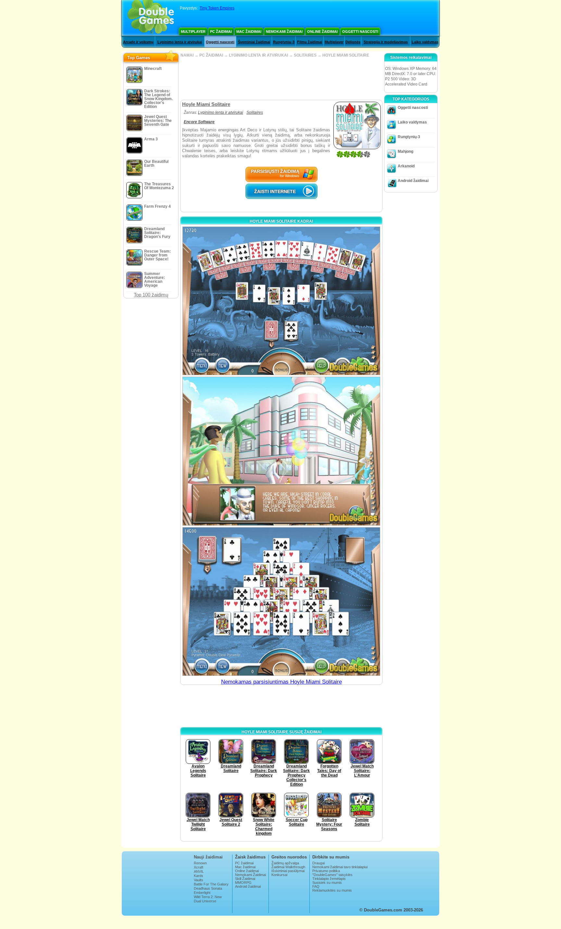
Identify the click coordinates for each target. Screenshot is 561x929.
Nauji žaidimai (208, 857)
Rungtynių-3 (283, 42)
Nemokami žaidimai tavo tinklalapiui (340, 867)
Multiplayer (193, 31)
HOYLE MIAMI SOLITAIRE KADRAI (281, 221)
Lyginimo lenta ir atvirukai (179, 42)
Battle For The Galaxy (211, 884)
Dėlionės (352, 42)
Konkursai (279, 875)
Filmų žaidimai (309, 42)
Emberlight (202, 893)
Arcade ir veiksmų (138, 42)
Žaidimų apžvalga (285, 863)
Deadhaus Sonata (208, 888)
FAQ (315, 886)
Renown (200, 863)
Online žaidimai (322, 31)
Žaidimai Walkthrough (288, 867)
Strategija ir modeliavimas (386, 42)
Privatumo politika (326, 871)
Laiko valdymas (425, 42)
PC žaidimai (221, 31)
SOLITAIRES (305, 55)
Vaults (198, 880)
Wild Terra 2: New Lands (208, 899)
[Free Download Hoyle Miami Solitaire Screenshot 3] (281, 601)
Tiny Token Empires (217, 8)
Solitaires (254, 112)
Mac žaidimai (248, 31)
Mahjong (405, 151)
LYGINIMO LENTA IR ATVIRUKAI (258, 55)
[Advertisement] (281, 78)
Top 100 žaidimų (151, 294)
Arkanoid (406, 166)
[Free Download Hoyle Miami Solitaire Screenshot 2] (281, 451)
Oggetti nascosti (360, 31)
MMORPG (243, 882)
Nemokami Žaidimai (284, 31)
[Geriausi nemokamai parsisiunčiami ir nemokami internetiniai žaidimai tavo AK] (151, 18)
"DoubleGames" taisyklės (332, 875)
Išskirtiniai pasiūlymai (288, 871)
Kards (198, 876)
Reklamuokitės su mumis (332, 890)
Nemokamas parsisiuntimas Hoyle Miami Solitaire (281, 682)
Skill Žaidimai (245, 879)
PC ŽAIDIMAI (211, 55)
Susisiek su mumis (327, 882)
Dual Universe (205, 901)
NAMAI (187, 55)
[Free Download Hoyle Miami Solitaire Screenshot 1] (281, 301)
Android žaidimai (413, 180)
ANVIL (199, 871)
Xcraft (198, 867)
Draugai (318, 863)
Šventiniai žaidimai (254, 42)
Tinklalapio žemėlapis (329, 879)
